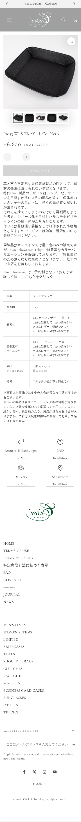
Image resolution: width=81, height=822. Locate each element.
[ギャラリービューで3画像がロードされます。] (40, 118)
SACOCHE (12, 676)
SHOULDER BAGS (18, 661)
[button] (63, 20)
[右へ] (74, 4)
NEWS (8, 601)
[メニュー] (9, 20)
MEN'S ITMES (14, 625)
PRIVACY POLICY (18, 558)
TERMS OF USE (16, 550)
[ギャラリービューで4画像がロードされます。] (52, 118)
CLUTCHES (13, 668)
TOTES (9, 654)
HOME (8, 543)
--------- (9, 587)
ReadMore (21, 458)
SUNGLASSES (14, 697)
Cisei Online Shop (34, 799)
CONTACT (12, 580)
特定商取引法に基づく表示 (25, 565)
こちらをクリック (39, 277)
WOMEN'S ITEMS (17, 632)
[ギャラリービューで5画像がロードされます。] (63, 118)
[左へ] (7, 4)
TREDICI (10, 712)
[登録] (75, 744)
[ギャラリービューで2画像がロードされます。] (29, 118)
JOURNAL (11, 594)
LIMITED (10, 639)
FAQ (7, 572)
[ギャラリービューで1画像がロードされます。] (18, 118)
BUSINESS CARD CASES (23, 690)
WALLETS (11, 683)
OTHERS (10, 705)
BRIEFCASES (14, 646)
